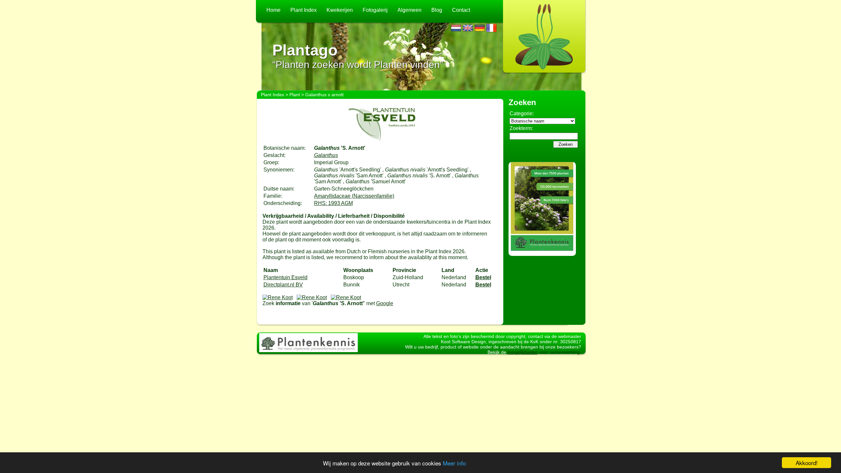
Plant (294, 94)
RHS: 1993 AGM (333, 203)
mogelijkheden (523, 352)
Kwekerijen (340, 10)
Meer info (454, 463)
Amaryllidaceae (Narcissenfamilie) (354, 196)
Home (273, 10)
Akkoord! (807, 463)
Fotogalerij (375, 10)
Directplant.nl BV (283, 284)
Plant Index (303, 10)
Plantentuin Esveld (285, 277)
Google (384, 303)
